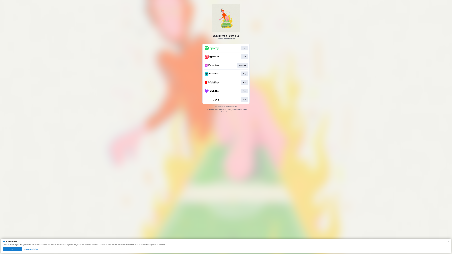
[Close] (448, 241)
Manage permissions (31, 249)
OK (12, 249)
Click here (242, 109)
